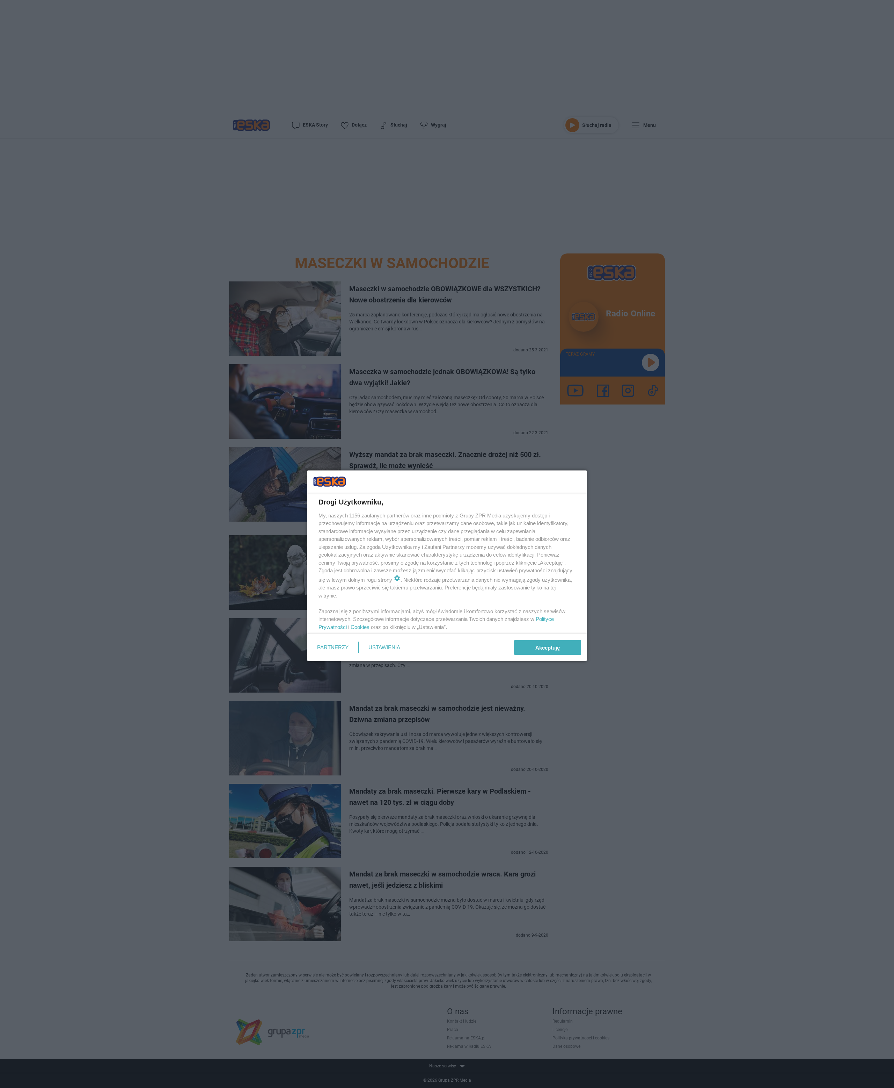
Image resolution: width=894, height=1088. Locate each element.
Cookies (360, 627)
